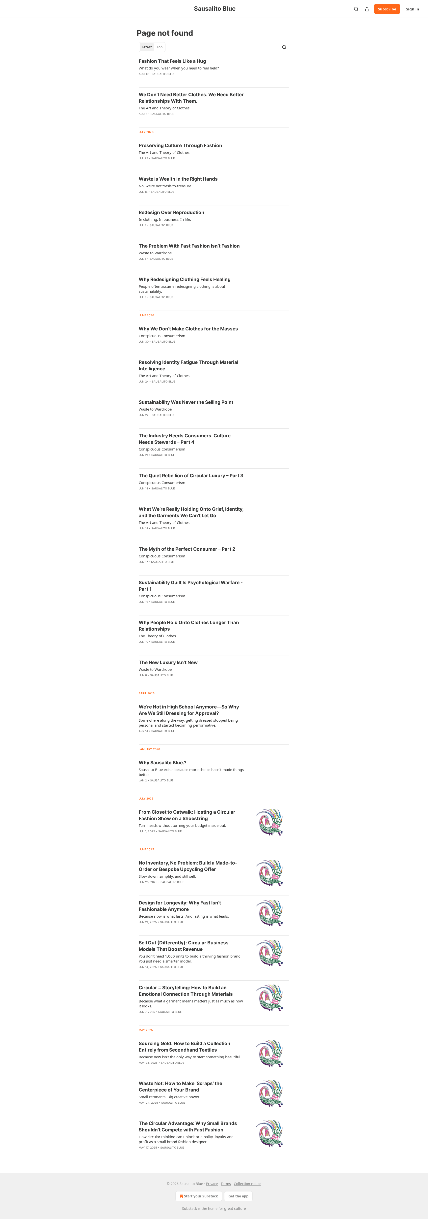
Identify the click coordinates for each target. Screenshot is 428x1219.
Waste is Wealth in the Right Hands (178, 179)
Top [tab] (159, 47)
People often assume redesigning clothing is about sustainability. (182, 289)
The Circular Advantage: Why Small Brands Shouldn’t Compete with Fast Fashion (188, 1127)
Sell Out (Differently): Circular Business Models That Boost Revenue (184, 946)
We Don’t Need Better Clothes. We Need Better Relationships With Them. (191, 98)
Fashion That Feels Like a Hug (172, 61)
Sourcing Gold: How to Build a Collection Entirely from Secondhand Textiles (184, 1047)
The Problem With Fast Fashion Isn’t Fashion (189, 246)
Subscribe (387, 8)
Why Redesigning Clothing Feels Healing (185, 279)
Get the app (238, 1196)
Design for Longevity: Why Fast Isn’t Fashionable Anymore (180, 906)
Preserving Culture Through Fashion (180, 145)
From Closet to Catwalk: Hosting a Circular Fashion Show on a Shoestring (187, 815)
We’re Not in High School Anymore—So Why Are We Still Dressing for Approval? (189, 710)
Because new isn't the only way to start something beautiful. (190, 1056)
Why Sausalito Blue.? (163, 763)
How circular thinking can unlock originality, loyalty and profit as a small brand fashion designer (186, 1139)
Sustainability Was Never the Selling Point (186, 402)
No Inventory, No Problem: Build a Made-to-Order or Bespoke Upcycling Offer (188, 866)
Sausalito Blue (164, 74)
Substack (189, 1208)
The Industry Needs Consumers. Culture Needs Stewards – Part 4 (185, 439)
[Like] (142, 80)
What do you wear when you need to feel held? (179, 67)
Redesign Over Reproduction (171, 212)
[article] (214, 70)
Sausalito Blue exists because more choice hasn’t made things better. (191, 772)
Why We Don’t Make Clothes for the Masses (188, 329)
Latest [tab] (147, 47)
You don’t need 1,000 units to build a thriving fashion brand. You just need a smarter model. (190, 958)
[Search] (356, 9)
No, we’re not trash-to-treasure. (165, 185)
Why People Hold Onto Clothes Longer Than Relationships (189, 626)
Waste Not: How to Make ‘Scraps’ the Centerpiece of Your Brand (180, 1087)
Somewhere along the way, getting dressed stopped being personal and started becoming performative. (188, 723)
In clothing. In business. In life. (165, 219)
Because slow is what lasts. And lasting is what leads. (184, 916)
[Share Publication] (367, 9)
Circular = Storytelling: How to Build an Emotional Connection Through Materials (186, 991)
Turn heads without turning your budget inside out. (182, 825)
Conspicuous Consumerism (162, 335)
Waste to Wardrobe (155, 252)
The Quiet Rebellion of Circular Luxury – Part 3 (191, 476)
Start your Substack (201, 1196)
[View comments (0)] (175, 80)
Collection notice (247, 1183)
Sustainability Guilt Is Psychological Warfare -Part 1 (191, 586)
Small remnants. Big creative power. (169, 1096)
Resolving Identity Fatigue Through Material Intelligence (188, 365)
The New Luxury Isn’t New (168, 662)
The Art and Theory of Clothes (164, 107)
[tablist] (152, 47)
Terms (226, 1183)
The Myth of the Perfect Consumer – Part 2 (187, 549)
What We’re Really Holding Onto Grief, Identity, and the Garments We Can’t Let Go (191, 512)
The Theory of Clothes (157, 635)
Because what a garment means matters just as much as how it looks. (191, 1003)
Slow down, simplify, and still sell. (167, 876)
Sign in (412, 8)
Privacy (212, 1183)
